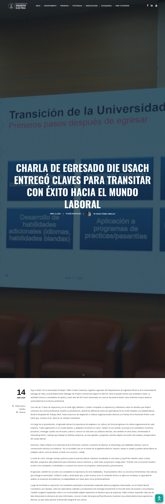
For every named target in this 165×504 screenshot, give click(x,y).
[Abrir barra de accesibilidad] (159, 498)
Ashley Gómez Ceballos (105, 214)
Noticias (77, 214)
